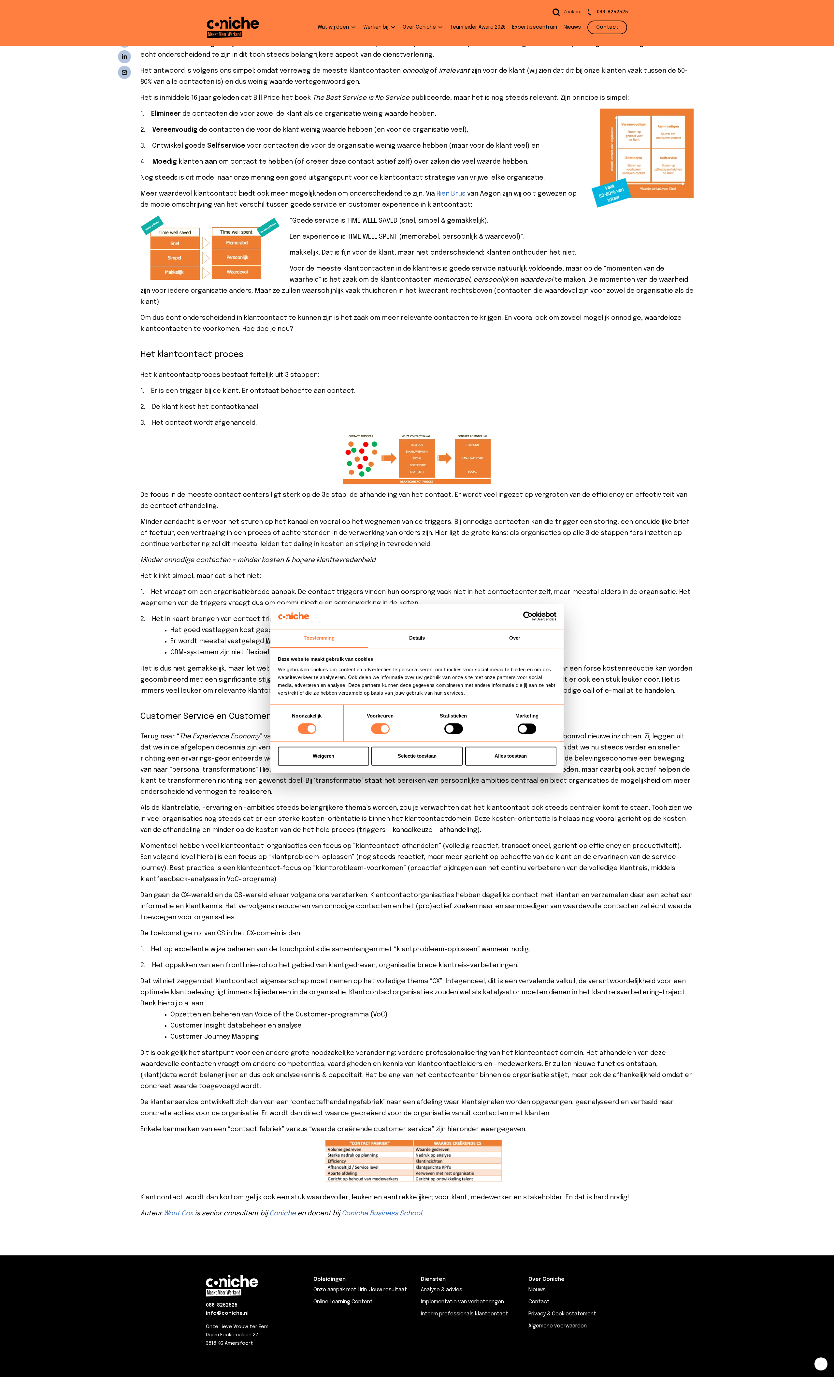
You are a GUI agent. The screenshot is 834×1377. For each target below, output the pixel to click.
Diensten (433, 1279)
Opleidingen (329, 1279)
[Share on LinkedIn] (124, 56)
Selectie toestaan (417, 756)
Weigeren (323, 756)
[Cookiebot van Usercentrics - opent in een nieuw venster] (527, 616)
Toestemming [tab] (319, 638)
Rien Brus (451, 193)
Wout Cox (178, 1213)
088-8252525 (221, 1305)
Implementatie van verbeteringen (462, 1302)
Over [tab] (514, 638)
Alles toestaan (511, 756)
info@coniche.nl (227, 1313)
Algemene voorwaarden (557, 1326)
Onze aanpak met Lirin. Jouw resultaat (360, 1290)
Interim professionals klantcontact (464, 1314)
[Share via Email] (124, 72)
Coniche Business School (382, 1213)
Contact (539, 1302)
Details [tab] (417, 638)
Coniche (282, 1213)
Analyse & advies (441, 1290)
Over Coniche (546, 1279)
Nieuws (537, 1290)
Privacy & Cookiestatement (562, 1314)
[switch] (380, 729)
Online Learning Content (343, 1302)
